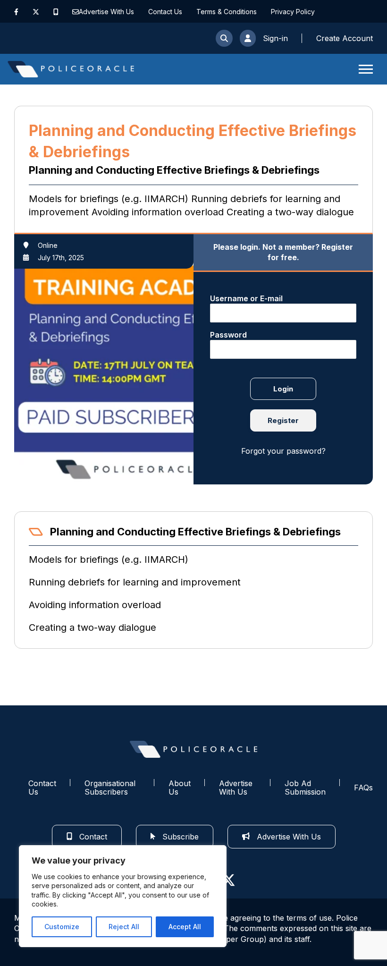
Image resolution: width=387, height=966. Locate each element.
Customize (61, 927)
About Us (179, 788)
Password (228, 334)
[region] (123, 896)
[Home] (71, 69)
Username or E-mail (246, 298)
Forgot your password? (283, 451)
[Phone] (56, 12)
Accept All (184, 927)
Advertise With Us (106, 12)
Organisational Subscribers (109, 788)
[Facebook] (16, 12)
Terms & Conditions (226, 12)
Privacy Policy (293, 12)
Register (283, 420)
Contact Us (165, 12)
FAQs (363, 787)
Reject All (124, 927)
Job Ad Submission (305, 788)
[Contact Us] (75, 12)
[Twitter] (36, 12)
